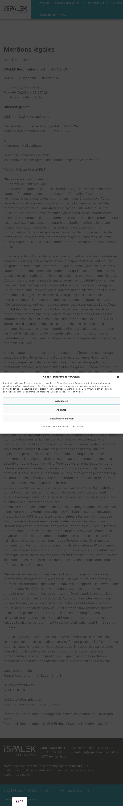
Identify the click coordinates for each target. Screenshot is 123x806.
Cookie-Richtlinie (48, 427)
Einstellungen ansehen (61, 418)
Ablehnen (61, 409)
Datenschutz (64, 427)
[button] (118, 376)
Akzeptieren (61, 400)
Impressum (77, 427)
